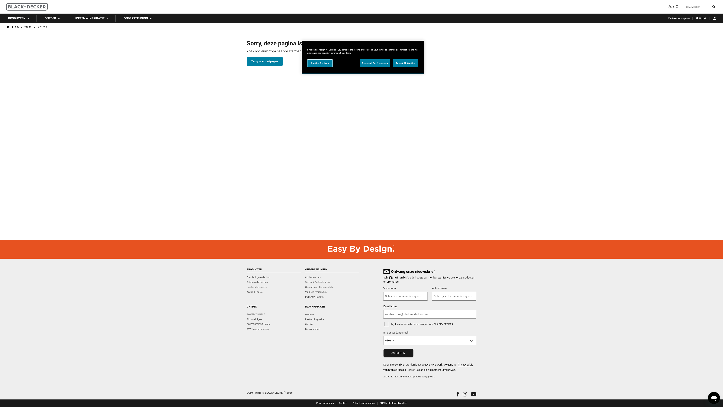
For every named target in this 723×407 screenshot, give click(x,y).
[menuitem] (18, 18)
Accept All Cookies (405, 63)
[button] (458, 394)
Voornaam (389, 288)
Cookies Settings (320, 63)
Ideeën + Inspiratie (89, 18)
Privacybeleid (465, 364)
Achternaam (439, 288)
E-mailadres (390, 306)
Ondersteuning (136, 18)
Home (8, 27)
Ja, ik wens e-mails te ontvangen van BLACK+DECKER (421, 324)
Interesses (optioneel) (396, 332)
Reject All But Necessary (375, 63)
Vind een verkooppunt (679, 18)
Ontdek (50, 18)
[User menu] (714, 18)
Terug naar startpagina (264, 61)
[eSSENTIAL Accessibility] (673, 7)
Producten (16, 18)
